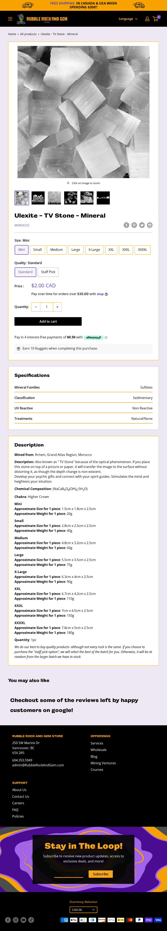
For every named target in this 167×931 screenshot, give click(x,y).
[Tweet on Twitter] (142, 225)
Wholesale (99, 750)
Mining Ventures (103, 763)
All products (28, 34)
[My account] (147, 19)
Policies (18, 816)
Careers (18, 803)
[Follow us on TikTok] (31, 920)
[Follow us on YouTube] (23, 920)
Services (97, 743)
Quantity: (21, 306)
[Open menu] (10, 18)
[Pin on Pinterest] (134, 225)
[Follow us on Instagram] (16, 920)
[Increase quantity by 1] (57, 307)
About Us (19, 790)
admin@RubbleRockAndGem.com (38, 765)
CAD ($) (77, 910)
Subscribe (100, 874)
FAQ (15, 810)
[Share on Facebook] (126, 225)
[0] (155, 18)
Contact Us (20, 796)
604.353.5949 (22, 760)
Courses (97, 769)
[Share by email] (150, 225)
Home (12, 34)
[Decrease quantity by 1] (36, 307)
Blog (94, 756)
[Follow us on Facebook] (8, 920)
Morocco (21, 225)
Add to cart (48, 321)
